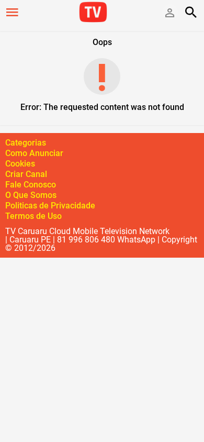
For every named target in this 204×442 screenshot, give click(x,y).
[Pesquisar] (191, 12)
